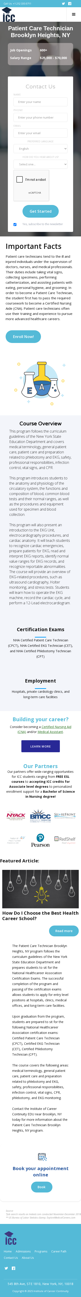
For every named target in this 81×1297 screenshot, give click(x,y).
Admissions (23, 1251)
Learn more (40, 746)
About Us (28, 1258)
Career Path (58, 1251)
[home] (8, 14)
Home (8, 1251)
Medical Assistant (50, 732)
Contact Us (11, 1258)
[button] (73, 14)
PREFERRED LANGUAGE (40, 141)
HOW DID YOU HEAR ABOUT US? (40, 157)
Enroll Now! (23, 336)
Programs (41, 1251)
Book (41, 1187)
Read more (63, 931)
